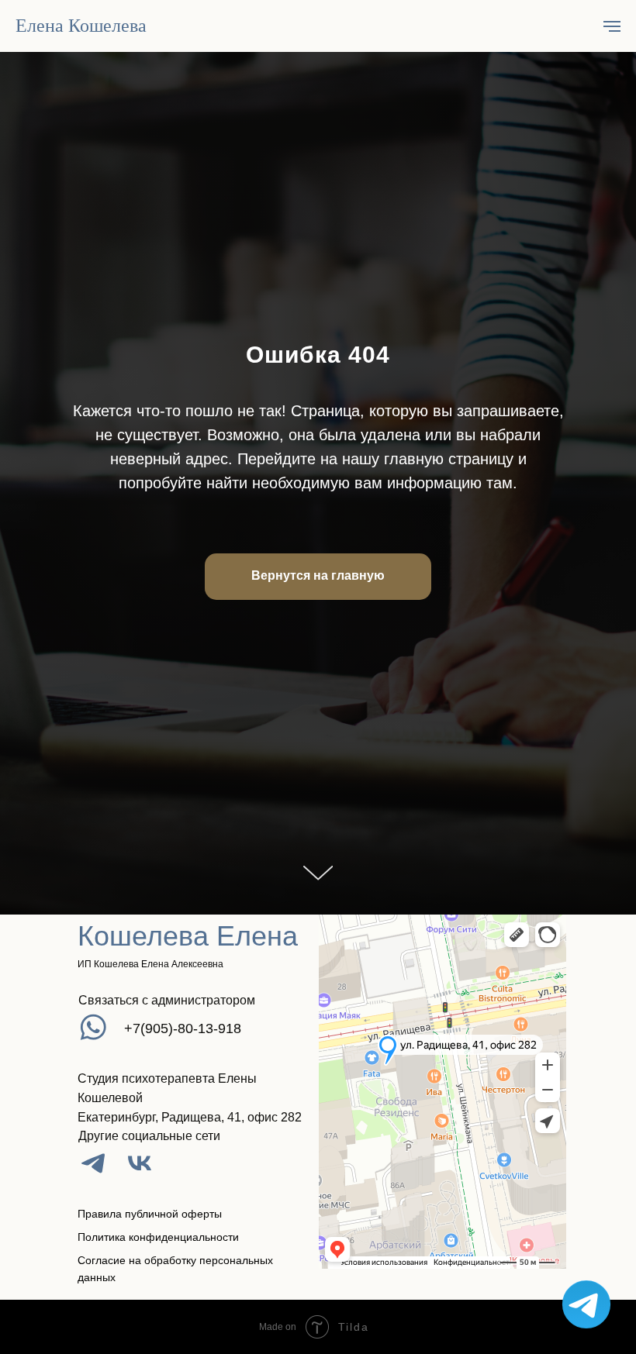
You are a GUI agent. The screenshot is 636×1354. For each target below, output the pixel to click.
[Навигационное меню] (611, 26)
